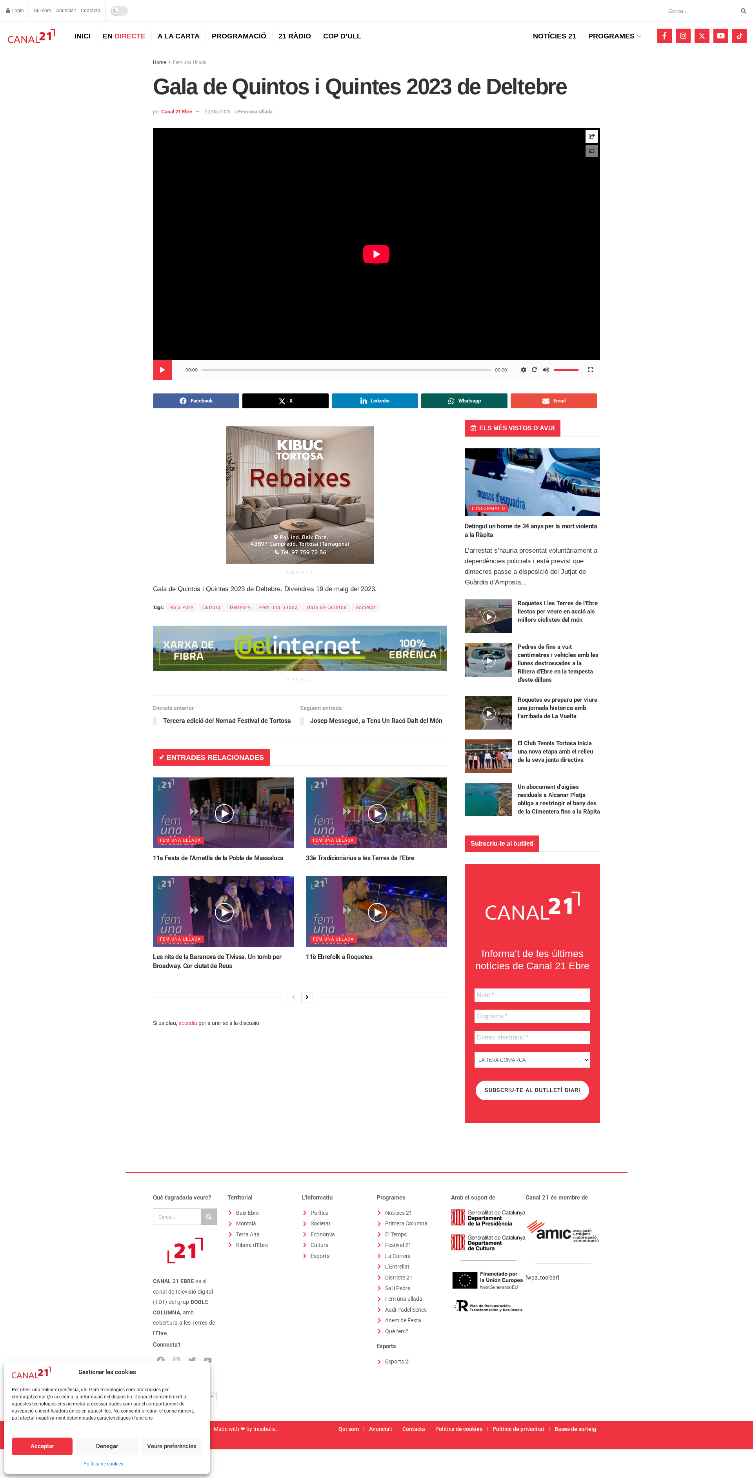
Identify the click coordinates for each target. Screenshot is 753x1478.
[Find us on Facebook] (664, 36)
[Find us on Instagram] (683, 36)
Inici (83, 36)
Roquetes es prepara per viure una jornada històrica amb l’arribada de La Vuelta (557, 708)
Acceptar (42, 1446)
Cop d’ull (342, 36)
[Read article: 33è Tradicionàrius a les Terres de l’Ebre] (376, 812)
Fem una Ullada (190, 62)
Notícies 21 (554, 36)
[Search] (208, 1217)
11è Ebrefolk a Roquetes (339, 957)
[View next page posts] (307, 997)
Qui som (42, 10)
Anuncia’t (66, 10)
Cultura (211, 607)
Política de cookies (103, 1464)
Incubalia (264, 1429)
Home (159, 62)
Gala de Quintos (327, 607)
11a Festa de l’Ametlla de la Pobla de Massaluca (218, 858)
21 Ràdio (294, 36)
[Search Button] (742, 11)
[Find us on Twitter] (702, 36)
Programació (239, 36)
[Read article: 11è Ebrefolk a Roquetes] (376, 911)
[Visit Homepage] (30, 36)
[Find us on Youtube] (720, 36)
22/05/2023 (218, 112)
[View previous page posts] (293, 997)
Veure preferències (171, 1446)
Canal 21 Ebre (176, 112)
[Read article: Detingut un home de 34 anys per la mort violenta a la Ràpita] (532, 482)
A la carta (179, 36)
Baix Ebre (181, 607)
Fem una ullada (278, 607)
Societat (366, 607)
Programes (611, 36)
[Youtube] (208, 1360)
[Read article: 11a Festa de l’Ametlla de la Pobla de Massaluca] (223, 812)
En (124, 36)
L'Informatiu (488, 508)
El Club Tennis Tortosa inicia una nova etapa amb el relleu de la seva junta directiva (555, 751)
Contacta (90, 10)
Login (17, 10)
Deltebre (240, 607)
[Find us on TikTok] (739, 36)
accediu (187, 1023)
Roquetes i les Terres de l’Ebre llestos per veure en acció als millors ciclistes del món (558, 611)
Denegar (107, 1446)
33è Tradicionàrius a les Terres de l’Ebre (360, 858)
